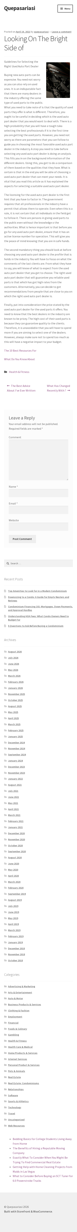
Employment (15, 1016)
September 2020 (17, 851)
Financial (13, 1022)
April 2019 (13, 924)
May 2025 (13, 712)
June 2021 (13, 797)
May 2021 (13, 803)
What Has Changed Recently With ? (58, 388)
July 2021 (13, 791)
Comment (15, 437)
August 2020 (15, 857)
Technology (14, 1107)
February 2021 (15, 821)
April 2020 (13, 875)
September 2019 (17, 893)
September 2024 (17, 754)
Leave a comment (61, 31)
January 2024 (15, 760)
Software (13, 1095)
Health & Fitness (19, 372)
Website (14, 520)
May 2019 (13, 918)
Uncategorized (16, 1119)
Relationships (16, 1089)
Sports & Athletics (18, 1101)
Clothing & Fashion (18, 1010)
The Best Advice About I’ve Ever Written (21, 388)
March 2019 (14, 930)
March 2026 (14, 675)
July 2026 (13, 657)
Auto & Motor (15, 998)
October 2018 (15, 960)
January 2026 (15, 688)
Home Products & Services (22, 1053)
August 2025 (15, 706)
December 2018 (16, 948)
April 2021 (13, 809)
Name (13, 486)
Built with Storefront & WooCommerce (28, 1211)
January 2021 (15, 827)
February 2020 (15, 887)
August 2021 (15, 784)
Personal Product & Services (24, 1065)
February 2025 (15, 730)
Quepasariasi (19, 8)
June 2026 (13, 663)
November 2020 (16, 839)
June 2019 (13, 912)
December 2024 (16, 742)
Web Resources (16, 1125)
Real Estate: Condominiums (23, 1083)
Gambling (13, 1034)
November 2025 (16, 694)
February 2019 (15, 936)
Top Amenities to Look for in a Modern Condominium (37, 591)
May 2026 (13, 669)
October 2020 (15, 845)
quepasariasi (41, 31)
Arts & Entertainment (20, 992)
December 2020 (16, 833)
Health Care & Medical (20, 1047)
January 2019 (15, 942)
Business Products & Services (24, 1004)
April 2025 (13, 718)
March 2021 (14, 815)
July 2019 (13, 906)
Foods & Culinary (17, 1028)
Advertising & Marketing (21, 986)
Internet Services (17, 1059)
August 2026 (15, 651)
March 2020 (14, 881)
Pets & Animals (16, 1071)
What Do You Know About (19, 359)
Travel (11, 1113)
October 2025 (15, 700)
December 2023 (16, 766)
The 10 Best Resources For (20, 350)
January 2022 (15, 778)
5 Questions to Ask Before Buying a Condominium (35, 625)
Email (13, 503)
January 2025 (15, 736)
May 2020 (13, 869)
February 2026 (15, 681)
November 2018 (16, 954)
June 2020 (13, 863)
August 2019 (15, 900)
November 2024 (16, 748)
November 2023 (16, 772)
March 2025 (14, 724)
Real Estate (14, 1077)
